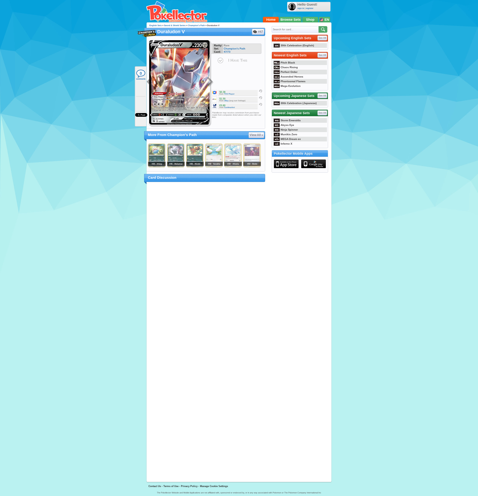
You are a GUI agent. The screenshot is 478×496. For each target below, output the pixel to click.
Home (271, 19)
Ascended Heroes (292, 76)
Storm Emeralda (291, 120)
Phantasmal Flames (293, 81)
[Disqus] (205, 329)
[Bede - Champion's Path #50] (252, 166)
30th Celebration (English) (297, 45)
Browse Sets (290, 19)
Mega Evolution (291, 85)
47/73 (227, 51)
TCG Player (229, 94)
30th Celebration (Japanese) (299, 103)
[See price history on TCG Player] (260, 90)
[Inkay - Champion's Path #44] (157, 166)
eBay (226, 101)
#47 (260, 31)
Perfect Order (289, 71)
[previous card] (150, 82)
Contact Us (154, 486)
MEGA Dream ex (291, 138)
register (309, 8)
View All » (256, 135)
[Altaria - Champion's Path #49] (233, 166)
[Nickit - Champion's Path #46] (195, 166)
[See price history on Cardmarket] (260, 104)
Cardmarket (229, 107)
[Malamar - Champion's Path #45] (176, 166)
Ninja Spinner (289, 129)
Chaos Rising (289, 67)
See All (322, 38)
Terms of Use (171, 486)
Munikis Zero (289, 134)
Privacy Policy (189, 486)
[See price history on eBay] (260, 97)
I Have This (237, 60)
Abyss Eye (287, 124)
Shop (310, 19)
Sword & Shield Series (175, 25)
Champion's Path (196, 25)
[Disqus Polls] (205, 233)
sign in (300, 8)
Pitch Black (288, 62)
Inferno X (286, 143)
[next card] (210, 82)
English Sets (155, 25)
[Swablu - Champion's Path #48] (214, 166)
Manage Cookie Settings (214, 486)
